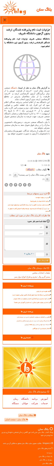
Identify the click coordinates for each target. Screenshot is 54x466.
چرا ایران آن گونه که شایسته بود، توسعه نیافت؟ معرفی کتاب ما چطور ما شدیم (28, 209)
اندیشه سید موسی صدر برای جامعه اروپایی (37, 324)
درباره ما (49, 452)
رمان (15, 399)
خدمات (44, 403)
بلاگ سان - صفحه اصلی (15, 420)
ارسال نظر (42, 260)
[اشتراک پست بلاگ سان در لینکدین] (11, 185)
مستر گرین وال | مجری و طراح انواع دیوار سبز (32, 277)
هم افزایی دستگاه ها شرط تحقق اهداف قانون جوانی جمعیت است (31, 295)
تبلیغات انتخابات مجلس (41, 273)
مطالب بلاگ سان (26, 415)
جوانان (25, 403)
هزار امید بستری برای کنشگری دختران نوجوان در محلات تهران (32, 298)
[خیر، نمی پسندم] (47, 179)
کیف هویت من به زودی (43, 291)
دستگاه (15, 403)
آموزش (44, 399)
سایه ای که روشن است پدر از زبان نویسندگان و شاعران (33, 320)
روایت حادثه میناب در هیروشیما (39, 201)
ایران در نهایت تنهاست (42, 197)
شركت (34, 403)
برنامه (35, 399)
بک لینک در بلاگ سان (45, 456)
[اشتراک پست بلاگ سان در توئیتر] (20, 185)
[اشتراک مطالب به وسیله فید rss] (6, 185)
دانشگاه (14, 88)
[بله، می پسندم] (15, 175)
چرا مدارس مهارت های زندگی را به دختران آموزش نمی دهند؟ (32, 302)
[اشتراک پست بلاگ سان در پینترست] (16, 185)
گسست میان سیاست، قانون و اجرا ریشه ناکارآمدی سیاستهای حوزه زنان (28, 204)
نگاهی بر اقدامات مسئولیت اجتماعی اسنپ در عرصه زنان (33, 317)
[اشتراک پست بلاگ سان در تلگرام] (29, 185)
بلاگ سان (44, 9)
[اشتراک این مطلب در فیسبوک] (25, 185)
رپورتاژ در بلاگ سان (46, 459)
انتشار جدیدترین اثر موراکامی (41, 328)
